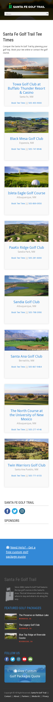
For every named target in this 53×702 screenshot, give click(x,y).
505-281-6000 (35, 258)
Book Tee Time (18, 103)
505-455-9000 (35, 103)
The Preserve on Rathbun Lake (34, 615)
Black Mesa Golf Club (26, 139)
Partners (25, 696)
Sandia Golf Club (27, 302)
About (16, 696)
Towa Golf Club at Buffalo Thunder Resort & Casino (26, 88)
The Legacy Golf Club (29, 624)
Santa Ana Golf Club (26, 356)
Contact (7, 696)
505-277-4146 (35, 429)
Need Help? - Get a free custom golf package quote (20, 552)
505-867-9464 (35, 367)
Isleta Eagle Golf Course (26, 193)
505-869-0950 (35, 203)
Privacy (46, 696)
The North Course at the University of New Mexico (27, 415)
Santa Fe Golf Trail (38, 693)
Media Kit (36, 696)
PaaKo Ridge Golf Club (26, 247)
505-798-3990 (35, 312)
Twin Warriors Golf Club (26, 465)
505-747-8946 (35, 149)
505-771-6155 (35, 475)
